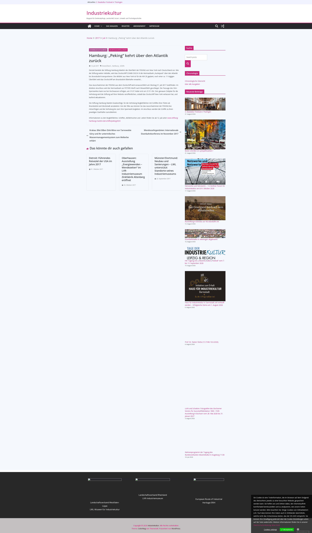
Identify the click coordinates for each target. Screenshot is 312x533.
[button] (101, 26)
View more (276, 525)
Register (125, 26)
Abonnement (139, 26)
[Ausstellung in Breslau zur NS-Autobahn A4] (205, 208)
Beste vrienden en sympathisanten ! (199, 151)
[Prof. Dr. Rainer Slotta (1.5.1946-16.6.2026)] (205, 327)
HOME (97, 26)
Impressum (154, 26)
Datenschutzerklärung (262, 525)
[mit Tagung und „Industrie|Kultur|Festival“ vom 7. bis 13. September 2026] (205, 253)
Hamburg (115, 66)
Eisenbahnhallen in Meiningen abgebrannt (112, 2)
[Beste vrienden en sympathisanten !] (205, 134)
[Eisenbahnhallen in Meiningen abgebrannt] (205, 233)
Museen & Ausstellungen (118, 50)
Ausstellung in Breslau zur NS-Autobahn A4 (202, 221)
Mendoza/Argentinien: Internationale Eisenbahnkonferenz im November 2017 (159, 132)
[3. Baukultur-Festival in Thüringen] (205, 104)
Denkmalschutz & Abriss (98, 50)
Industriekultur (104, 13)
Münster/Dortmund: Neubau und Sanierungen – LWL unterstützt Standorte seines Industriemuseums (166, 165)
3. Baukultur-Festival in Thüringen (198, 112)
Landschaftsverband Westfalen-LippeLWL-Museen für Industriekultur (105, 506)
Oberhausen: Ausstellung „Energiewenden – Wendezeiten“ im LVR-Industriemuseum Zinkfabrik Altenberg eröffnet (133, 169)
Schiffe (122, 66)
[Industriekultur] (89, 26)
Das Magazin (112, 26)
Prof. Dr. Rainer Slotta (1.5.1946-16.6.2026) (201, 342)
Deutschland (106, 66)
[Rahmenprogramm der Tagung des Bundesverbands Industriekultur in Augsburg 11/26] (205, 437)
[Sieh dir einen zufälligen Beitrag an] (222, 26)
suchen (188, 64)
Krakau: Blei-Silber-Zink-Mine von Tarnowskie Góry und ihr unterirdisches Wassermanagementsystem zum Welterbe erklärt (110, 135)
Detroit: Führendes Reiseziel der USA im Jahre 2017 (100, 161)
